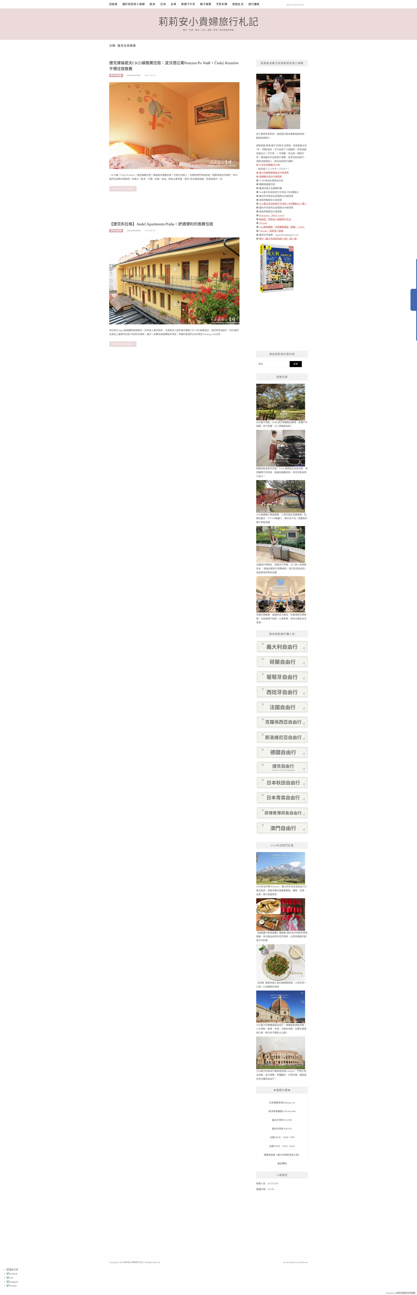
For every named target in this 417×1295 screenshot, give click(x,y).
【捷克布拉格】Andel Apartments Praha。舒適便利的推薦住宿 (161, 224)
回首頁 (113, 4)
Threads (263, 223)
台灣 (173, 4)
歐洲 (152, 4)
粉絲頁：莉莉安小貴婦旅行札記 (275, 219)
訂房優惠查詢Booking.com (282, 1102)
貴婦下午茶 (188, 4)
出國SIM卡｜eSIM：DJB (282, 1137)
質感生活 (238, 4)
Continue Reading (123, 189)
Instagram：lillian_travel (271, 215)
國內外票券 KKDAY (282, 1129)
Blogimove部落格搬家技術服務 (400, 1293)
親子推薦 (205, 4)
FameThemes (303, 1262)
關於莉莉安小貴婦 (133, 4)
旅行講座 (254, 4)
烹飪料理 (221, 4)
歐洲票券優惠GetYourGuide (282, 1111)
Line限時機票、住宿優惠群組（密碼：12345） (282, 227)
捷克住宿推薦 (116, 75)
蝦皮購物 (282, 1163)
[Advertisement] (168, 212)
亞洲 (163, 4)
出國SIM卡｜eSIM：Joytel (282, 1146)
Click (413, 300)
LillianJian (134, 75)
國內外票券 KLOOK (282, 1120)
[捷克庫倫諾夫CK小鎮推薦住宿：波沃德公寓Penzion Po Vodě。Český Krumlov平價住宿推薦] (174, 125)
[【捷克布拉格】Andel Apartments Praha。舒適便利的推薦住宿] (174, 281)
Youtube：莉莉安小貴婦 (271, 231)
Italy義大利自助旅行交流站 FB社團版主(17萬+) (283, 204)
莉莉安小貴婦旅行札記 (208, 22)
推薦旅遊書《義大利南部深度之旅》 (282, 1155)
